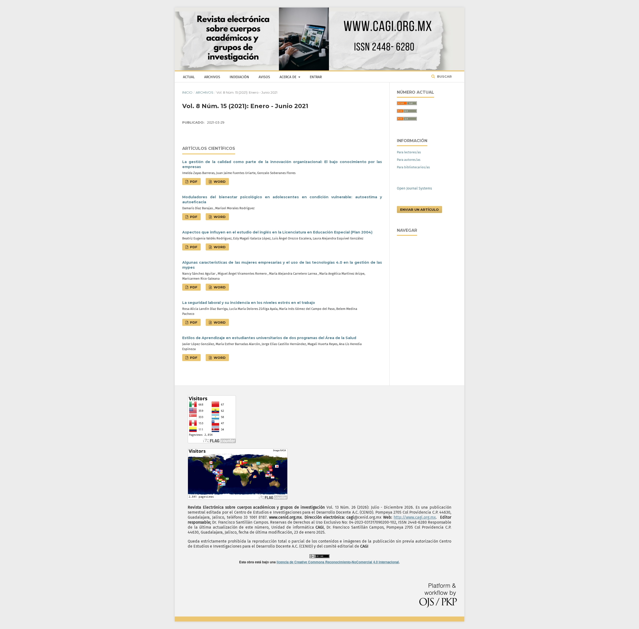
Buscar (444, 76)
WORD (219, 182)
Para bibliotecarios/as (413, 167)
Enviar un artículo (419, 209)
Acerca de (288, 77)
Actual (189, 77)
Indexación (239, 77)
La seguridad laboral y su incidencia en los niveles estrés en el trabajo (248, 302)
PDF (193, 182)
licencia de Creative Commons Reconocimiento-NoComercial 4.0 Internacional (338, 562)
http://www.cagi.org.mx (415, 517)
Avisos (264, 77)
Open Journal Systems (414, 188)
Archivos (212, 77)
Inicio (187, 92)
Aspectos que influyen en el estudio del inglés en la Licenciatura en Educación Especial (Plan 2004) (277, 232)
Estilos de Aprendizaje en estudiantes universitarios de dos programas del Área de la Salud (269, 338)
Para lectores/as (409, 152)
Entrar (316, 77)
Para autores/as (408, 160)
